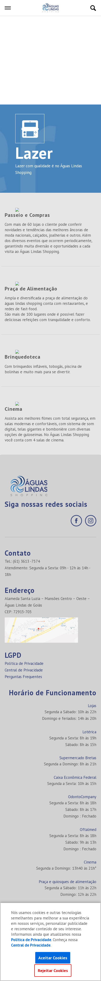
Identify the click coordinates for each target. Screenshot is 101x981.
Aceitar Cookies (52, 957)
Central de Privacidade (24, 670)
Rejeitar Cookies (53, 970)
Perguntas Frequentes (23, 676)
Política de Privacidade (24, 663)
